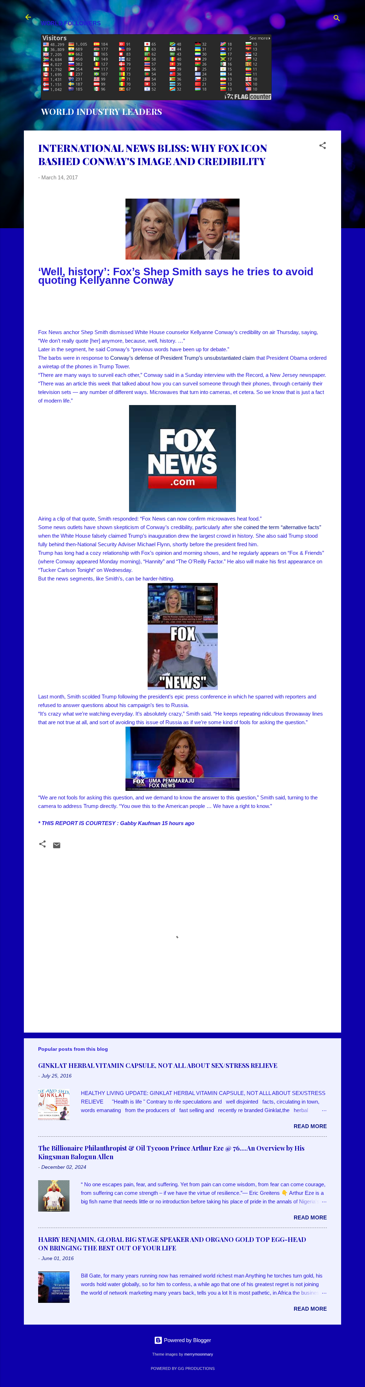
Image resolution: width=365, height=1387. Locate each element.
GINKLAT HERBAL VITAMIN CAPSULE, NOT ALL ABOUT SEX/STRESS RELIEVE (157, 1065)
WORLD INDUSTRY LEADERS (101, 111)
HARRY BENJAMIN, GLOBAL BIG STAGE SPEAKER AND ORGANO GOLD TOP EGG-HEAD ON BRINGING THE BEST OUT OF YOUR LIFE (172, 1243)
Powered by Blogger (187, 1340)
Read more (310, 1126)
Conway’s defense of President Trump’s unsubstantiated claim (182, 358)
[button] (322, 146)
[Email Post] (56, 848)
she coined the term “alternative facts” (277, 527)
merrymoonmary (198, 1354)
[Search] (337, 19)
